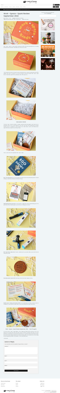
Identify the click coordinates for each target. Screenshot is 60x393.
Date (4, 18)
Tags (4, 19)
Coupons (17, 386)
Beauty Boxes (3, 386)
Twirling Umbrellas (54, 391)
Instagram (42, 384)
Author (23, 19)
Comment (6, 346)
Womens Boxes (3, 383)
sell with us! (57, 4)
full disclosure (49, 13)
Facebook (42, 383)
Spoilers (17, 384)
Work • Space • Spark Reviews (16, 19)
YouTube (43, 386)
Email (6, 360)
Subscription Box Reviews (9, 9)
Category (13, 18)
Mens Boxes (2, 384)
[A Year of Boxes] (9, 391)
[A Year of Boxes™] (30, 2)
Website (6, 365)
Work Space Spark (8, 19)
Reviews (17, 383)
